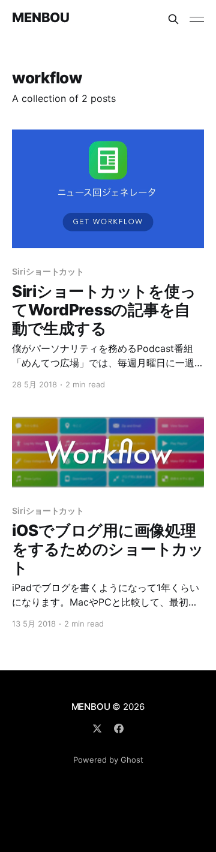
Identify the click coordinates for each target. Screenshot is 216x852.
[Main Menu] (197, 19)
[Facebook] (119, 728)
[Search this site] (173, 19)
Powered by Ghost (108, 759)
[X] (97, 728)
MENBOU (40, 17)
